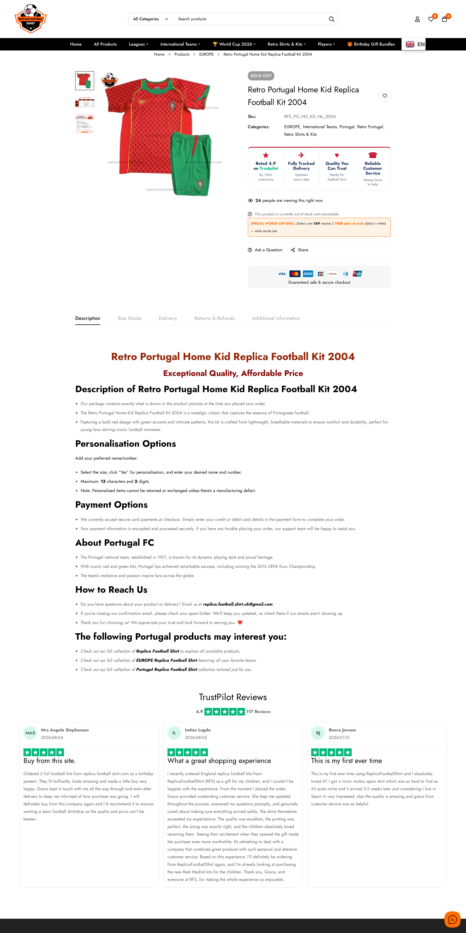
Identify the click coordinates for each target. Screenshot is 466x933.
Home (159, 54)
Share (303, 250)
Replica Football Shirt (157, 651)
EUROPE (206, 54)
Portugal (347, 127)
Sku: (252, 116)
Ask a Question (268, 250)
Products (181, 54)
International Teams (320, 127)
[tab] (87, 318)
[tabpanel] (233, 507)
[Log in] (417, 19)
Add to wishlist (385, 96)
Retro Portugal (370, 127)
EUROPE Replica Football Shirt (166, 660)
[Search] (332, 19)
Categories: (259, 127)
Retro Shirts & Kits (300, 134)
